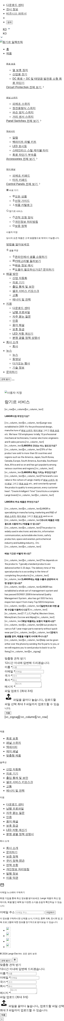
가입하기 (50, 912)
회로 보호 (10, 64)
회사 (15, 346)
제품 (9, 53)
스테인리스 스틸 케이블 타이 (30, 150)
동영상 (16, 359)
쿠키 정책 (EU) (15, 860)
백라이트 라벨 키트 (24, 141)
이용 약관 (12, 877)
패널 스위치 (12, 97)
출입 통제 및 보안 (23, 286)
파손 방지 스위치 (23, 112)
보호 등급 (18, 329)
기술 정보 (18, 367)
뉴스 (9, 350)
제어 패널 (10, 169)
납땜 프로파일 (21, 312)
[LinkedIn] (8, 941)
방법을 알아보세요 (17, 244)
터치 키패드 (19, 179)
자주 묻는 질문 (21, 316)
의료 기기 (18, 282)
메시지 (10, 686)
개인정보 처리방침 (17, 869)
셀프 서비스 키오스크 (25, 290)
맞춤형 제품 (13, 755)
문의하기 (11, 371)
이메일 (10, 671)
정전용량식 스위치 (24, 108)
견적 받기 (5, 379)
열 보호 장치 (20, 70)
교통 (15, 295)
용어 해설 (18, 325)
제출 (8, 713)
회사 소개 (12, 342)
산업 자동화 (19, 278)
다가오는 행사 (21, 363)
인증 (15, 320)
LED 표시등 (19, 146)
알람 (15, 137)
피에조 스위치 (21, 103)
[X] (8, 935)
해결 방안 (12, 273)
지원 (9, 303)
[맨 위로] (15, 960)
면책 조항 (12, 865)
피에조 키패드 (21, 175)
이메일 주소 (7, 912)
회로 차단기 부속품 (24, 154)
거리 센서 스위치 (23, 116)
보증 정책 (12, 856)
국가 (8, 675)
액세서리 (10, 131)
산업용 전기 (19, 74)
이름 (8, 667)
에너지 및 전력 (21, 299)
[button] (32, 33)
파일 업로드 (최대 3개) (19, 691)
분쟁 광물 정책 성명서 (26, 337)
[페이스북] (8, 930)
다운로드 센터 (15, 5)
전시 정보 (12, 9)
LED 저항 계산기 (22, 333)
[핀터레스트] (8, 946)
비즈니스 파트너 (16, 13)
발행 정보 (12, 873)
